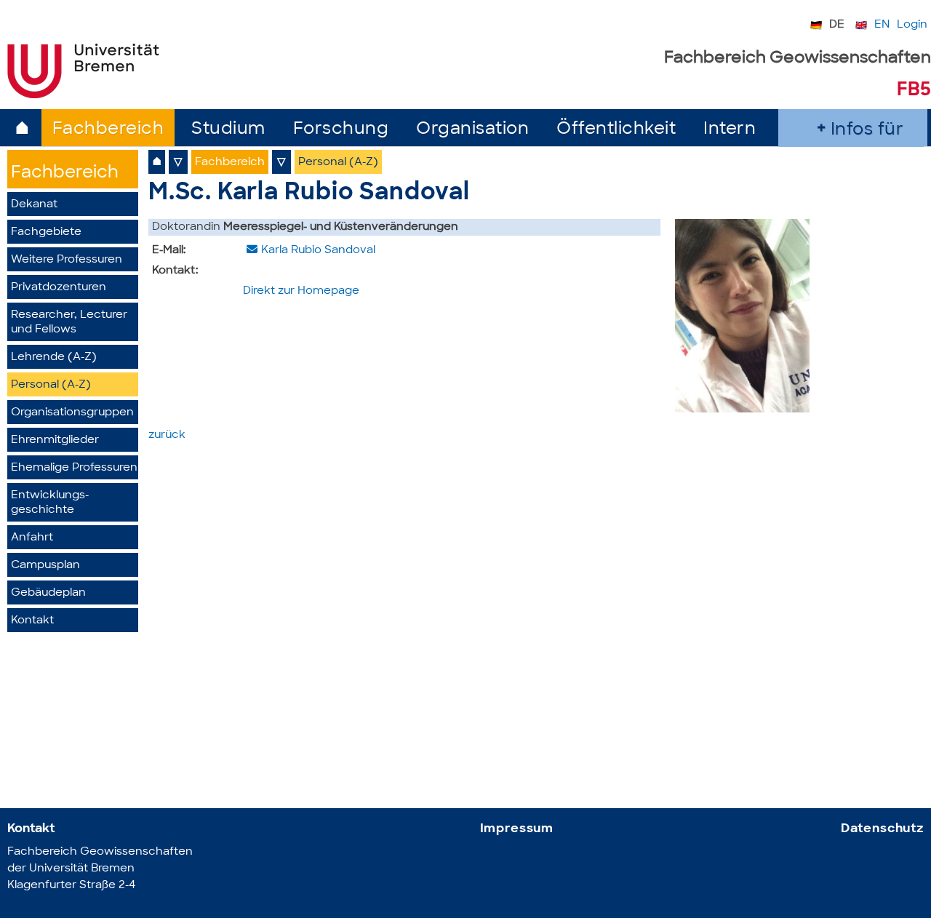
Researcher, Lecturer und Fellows (69, 322)
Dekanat (34, 204)
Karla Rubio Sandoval (318, 250)
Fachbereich (108, 129)
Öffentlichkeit (616, 129)
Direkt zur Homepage (301, 291)
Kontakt (32, 620)
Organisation (472, 129)
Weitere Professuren (66, 260)
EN (882, 25)
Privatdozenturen (58, 287)
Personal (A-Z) (51, 385)
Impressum (517, 829)
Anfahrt (32, 537)
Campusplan (45, 565)
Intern (729, 129)
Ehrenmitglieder (55, 440)
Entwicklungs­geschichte (50, 503)
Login (912, 25)
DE (836, 25)
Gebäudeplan (48, 593)
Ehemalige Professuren (74, 468)
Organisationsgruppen (72, 412)
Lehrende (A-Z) (54, 357)
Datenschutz (882, 829)
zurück (166, 435)
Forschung (341, 129)
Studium (228, 129)
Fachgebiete (46, 232)
